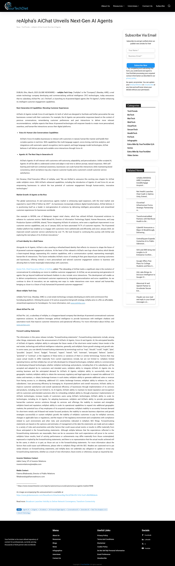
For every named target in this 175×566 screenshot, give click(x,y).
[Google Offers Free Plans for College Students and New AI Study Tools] (130, 263)
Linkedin (147, 539)
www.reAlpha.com (78, 303)
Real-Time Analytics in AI (99, 509)
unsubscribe (148, 85)
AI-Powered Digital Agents (57, 509)
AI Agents (34, 509)
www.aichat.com (23, 325)
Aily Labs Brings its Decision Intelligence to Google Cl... (145, 274)
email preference (136, 85)
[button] (169, 6)
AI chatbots (43, 509)
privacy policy (131, 78)
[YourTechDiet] (25, 6)
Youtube (147, 548)
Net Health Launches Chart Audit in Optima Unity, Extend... (144, 194)
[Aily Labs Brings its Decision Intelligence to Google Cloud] (130, 274)
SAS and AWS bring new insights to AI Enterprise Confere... (145, 252)
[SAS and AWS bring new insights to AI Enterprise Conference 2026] (130, 251)
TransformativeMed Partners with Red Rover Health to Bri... (145, 218)
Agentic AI (26, 509)
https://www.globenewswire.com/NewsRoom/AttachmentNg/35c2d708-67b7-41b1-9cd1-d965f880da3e (57, 495)
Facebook (148, 535)
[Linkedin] (143, 540)
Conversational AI (72, 509)
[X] (143, 544)
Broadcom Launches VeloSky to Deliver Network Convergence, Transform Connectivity (60, 501)
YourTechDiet (85, 564)
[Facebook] (143, 535)
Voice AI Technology (24, 513)
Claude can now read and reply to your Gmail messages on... (145, 299)
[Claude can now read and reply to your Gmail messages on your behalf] (130, 299)
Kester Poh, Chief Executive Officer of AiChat (34, 269)
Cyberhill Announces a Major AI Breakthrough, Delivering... (145, 230)
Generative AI (85, 509)
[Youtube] (143, 548)
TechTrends (26, 27)
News (18, 27)
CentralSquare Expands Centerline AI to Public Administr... (145, 241)
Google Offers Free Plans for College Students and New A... (145, 263)
